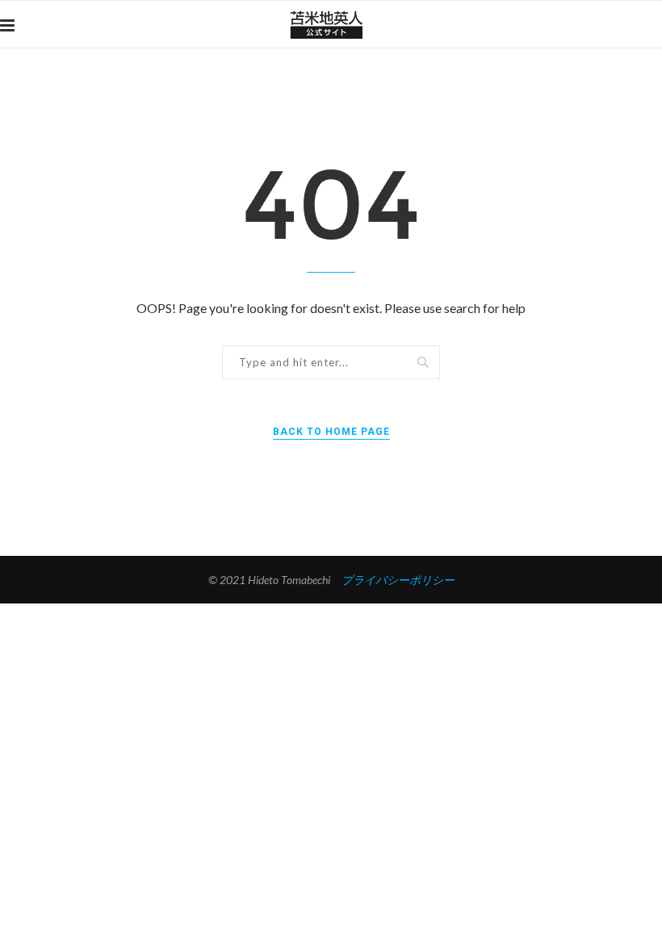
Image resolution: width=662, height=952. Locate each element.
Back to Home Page (331, 431)
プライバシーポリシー (398, 580)
